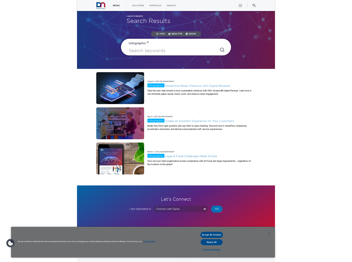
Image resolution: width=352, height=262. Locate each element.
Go (217, 209)
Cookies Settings (212, 250)
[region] (143, 242)
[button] (10, 243)
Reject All (212, 242)
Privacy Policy (149, 241)
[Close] (269, 234)
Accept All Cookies (212, 235)
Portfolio (155, 5)
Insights (171, 5)
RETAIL (116, 5)
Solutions (138, 5)
